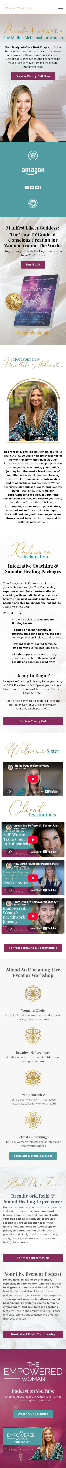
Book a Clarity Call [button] (33, 721)
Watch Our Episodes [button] (33, 1414)
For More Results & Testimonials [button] (33, 948)
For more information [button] (33, 1258)
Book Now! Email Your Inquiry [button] (33, 1334)
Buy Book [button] (33, 264)
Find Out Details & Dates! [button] (33, 1156)
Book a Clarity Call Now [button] (33, 76)
